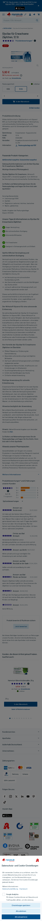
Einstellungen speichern (21, 905)
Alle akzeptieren (21, 917)
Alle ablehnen (21, 911)
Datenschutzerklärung (10, 889)
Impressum (23, 889)
